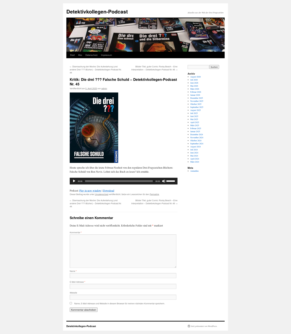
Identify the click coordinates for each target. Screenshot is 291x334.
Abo (80, 55)
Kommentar (76, 232)
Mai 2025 (194, 119)
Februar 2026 (195, 91)
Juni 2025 (194, 116)
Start (72, 55)
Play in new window (90, 190)
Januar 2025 (195, 131)
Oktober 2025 (195, 104)
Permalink (154, 194)
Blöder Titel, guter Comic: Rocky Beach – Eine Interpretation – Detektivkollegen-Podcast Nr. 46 (154, 68)
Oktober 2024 (195, 140)
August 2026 (195, 76)
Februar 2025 (195, 128)
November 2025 (196, 101)
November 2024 (196, 137)
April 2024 (194, 158)
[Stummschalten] (163, 181)
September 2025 (196, 107)
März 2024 (194, 161)
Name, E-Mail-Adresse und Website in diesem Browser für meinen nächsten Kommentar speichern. (119, 303)
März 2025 (194, 125)
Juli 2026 (194, 79)
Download (108, 190)
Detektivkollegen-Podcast (97, 11)
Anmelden (194, 170)
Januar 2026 (195, 94)
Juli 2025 (194, 113)
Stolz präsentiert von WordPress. (204, 326)
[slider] (171, 181)
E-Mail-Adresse (77, 281)
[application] (123, 181)
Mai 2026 (194, 85)
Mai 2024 (194, 155)
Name (73, 271)
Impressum (106, 55)
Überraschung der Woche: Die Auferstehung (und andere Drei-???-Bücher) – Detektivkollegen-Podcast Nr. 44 (95, 69)
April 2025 (194, 122)
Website (73, 292)
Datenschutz (91, 55)
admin (104, 88)
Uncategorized (101, 194)
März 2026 (194, 88)
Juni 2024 (194, 152)
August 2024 (195, 146)
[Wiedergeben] (74, 181)
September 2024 (196, 143)
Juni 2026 (194, 82)
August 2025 (195, 110)
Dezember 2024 (196, 134)
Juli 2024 (194, 149)
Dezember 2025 (196, 98)
